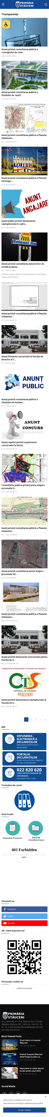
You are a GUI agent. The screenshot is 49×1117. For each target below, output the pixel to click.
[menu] (3, 4)
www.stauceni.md (10, 1103)
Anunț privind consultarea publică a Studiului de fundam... (20, 401)
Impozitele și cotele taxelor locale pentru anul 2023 (32, 1069)
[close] (46, 1096)
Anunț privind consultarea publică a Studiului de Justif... (20, 94)
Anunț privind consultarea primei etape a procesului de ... (22, 572)
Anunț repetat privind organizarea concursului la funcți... (19, 444)
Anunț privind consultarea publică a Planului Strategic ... (24, 179)
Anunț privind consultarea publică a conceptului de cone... (20, 51)
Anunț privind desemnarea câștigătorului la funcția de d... (24, 701)
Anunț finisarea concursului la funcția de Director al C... (22, 358)
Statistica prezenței (24, 988)
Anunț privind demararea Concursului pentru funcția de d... (24, 658)
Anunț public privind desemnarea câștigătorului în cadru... (18, 222)
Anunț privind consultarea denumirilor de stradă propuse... (23, 265)
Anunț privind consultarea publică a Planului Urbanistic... (24, 136)
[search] (46, 4)
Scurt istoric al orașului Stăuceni (30, 1041)
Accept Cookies (24, 1110)
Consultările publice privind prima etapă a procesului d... (23, 487)
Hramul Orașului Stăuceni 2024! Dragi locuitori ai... (31, 1055)
